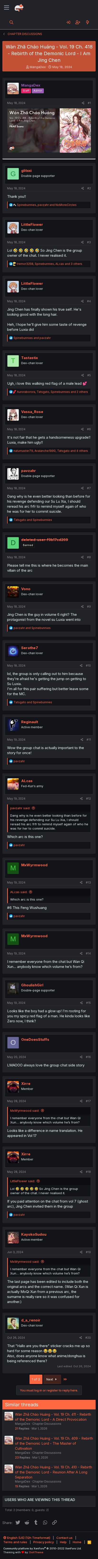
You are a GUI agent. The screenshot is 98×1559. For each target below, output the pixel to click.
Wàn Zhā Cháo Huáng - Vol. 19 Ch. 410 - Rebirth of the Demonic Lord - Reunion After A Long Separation (53, 1472)
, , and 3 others (49, 264)
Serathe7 (29, 648)
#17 (88, 1101)
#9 (89, 606)
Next (50, 1379)
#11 (89, 739)
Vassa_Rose (32, 411)
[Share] (83, 103)
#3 (89, 242)
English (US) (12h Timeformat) (28, 1538)
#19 (88, 1252)
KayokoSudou (33, 1234)
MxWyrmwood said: (24, 1110)
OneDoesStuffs (35, 1039)
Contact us (64, 1538)
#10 (88, 665)
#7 (89, 488)
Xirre (25, 1083)
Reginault (29, 722)
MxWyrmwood (34, 865)
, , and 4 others (51, 451)
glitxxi (26, 170)
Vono (25, 589)
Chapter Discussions (46, 1423)
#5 (89, 375)
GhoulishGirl (32, 985)
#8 (89, 557)
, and (47, 205)
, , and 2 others (52, 392)
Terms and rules (15, 1542)
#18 (88, 1172)
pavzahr (28, 470)
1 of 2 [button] (36, 1379)
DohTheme (36, 1552)
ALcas (27, 781)
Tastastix (29, 357)
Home (77, 1542)
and (32, 338)
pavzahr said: (20, 808)
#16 (88, 1057)
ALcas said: (18, 892)
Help (63, 1542)
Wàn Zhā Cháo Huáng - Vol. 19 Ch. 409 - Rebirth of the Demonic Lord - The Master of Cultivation (54, 1443)
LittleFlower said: (22, 1181)
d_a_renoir (30, 1320)
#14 (88, 953)
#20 (88, 1337)
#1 (89, 103)
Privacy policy (43, 1542)
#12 (88, 798)
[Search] (11, 22)
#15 (88, 1003)
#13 (88, 882)
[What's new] (87, 22)
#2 (89, 188)
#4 (89, 301)
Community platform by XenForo (42, 1548)
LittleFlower (32, 224)
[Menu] (6, 7)
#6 (89, 429)
